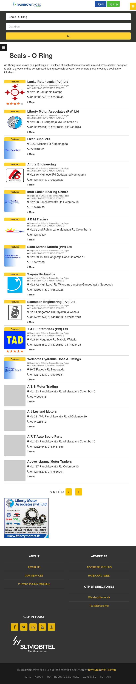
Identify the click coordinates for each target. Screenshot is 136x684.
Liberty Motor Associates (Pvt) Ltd (53, 111)
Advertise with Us (99, 567)
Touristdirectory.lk (99, 605)
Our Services (34, 575)
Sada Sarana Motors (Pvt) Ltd (49, 246)
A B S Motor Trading (42, 386)
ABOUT (39, 676)
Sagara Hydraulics (41, 274)
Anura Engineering (41, 164)
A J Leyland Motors (42, 411)
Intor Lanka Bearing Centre (47, 191)
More (32, 102)
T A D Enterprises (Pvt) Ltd (47, 329)
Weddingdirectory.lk (99, 597)
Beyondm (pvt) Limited (102, 670)
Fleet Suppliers (38, 139)
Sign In (100, 4)
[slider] (15, 103)
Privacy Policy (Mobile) (34, 584)
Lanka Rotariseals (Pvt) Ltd (47, 81)
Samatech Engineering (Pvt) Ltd (51, 301)
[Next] (69, 491)
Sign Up (113, 4)
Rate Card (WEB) (99, 575)
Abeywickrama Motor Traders (49, 461)
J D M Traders (37, 219)
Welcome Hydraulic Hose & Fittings (54, 359)
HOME (27, 676)
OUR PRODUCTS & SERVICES (63, 676)
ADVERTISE (89, 676)
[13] (78, 491)
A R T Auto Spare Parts (44, 436)
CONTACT (105, 676)
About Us (34, 567)
